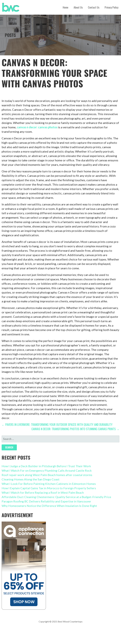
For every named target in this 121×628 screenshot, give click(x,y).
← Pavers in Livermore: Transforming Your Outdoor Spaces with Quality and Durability (57, 424)
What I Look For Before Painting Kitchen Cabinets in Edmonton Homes (49, 483)
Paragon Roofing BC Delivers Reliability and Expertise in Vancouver (46, 501)
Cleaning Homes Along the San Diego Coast (30, 479)
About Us (78, 7)
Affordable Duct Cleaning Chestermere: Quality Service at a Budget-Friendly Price (56, 497)
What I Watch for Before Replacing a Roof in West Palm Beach (43, 492)
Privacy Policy (111, 7)
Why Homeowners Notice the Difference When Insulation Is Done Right (49, 505)
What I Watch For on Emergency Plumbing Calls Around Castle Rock (47, 470)
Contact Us (93, 7)
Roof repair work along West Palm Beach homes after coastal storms (47, 475)
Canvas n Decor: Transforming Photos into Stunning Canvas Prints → (75, 429)
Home (65, 7)
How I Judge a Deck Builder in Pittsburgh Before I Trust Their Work (46, 466)
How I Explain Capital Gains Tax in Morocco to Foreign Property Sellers (49, 488)
